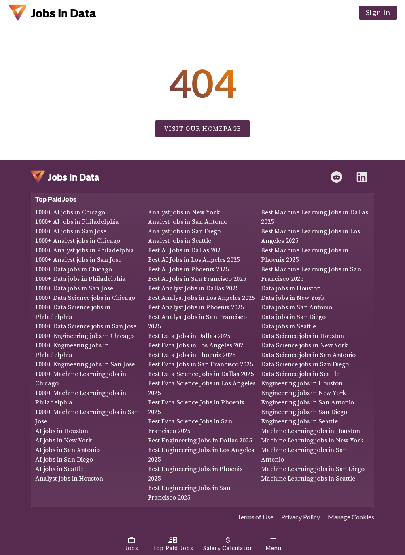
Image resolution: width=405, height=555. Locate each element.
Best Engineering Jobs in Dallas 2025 (200, 440)
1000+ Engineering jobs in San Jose (85, 364)
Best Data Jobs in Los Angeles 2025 (197, 345)
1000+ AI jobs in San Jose (70, 231)
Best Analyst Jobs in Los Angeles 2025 (201, 298)
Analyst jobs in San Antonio (187, 222)
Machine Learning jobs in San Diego (313, 469)
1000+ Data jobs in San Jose (74, 288)
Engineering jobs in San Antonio (307, 402)
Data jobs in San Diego (293, 317)
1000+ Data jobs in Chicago (73, 269)
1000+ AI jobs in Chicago (70, 212)
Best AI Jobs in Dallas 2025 (185, 250)
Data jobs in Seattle (288, 326)
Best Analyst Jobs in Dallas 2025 (193, 288)
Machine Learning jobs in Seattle (308, 479)
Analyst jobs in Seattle (179, 241)
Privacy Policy (300, 517)
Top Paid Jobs (55, 199)
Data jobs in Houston (291, 288)
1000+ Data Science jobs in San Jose (85, 326)
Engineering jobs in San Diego (304, 412)
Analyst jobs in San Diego (184, 231)
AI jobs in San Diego (64, 459)
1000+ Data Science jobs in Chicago (85, 298)
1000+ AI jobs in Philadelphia (77, 222)
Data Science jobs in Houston (302, 336)
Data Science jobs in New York (304, 345)
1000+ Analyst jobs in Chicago (77, 241)
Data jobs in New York (292, 298)
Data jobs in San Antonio (296, 307)
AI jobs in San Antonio (67, 450)
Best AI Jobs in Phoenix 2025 (188, 269)
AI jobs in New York (63, 440)
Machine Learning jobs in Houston (310, 431)
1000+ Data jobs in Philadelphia (80, 279)
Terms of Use (255, 517)
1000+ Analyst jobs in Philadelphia (84, 250)
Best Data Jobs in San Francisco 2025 (200, 364)
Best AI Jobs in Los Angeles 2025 (194, 260)
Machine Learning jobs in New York (312, 440)
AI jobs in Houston (61, 431)
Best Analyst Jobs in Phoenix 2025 (196, 307)
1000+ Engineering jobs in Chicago (84, 336)
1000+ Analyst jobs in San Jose (78, 260)
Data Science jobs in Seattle (300, 374)
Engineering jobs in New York (303, 393)
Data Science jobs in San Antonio (308, 355)
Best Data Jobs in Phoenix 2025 (191, 355)
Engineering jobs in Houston (302, 383)
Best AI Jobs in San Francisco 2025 (197, 279)
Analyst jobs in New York (184, 212)
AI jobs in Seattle (59, 469)
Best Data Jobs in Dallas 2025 (189, 336)
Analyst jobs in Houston (69, 479)
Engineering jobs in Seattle (299, 421)
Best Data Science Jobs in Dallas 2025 (201, 374)
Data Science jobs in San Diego (305, 364)
